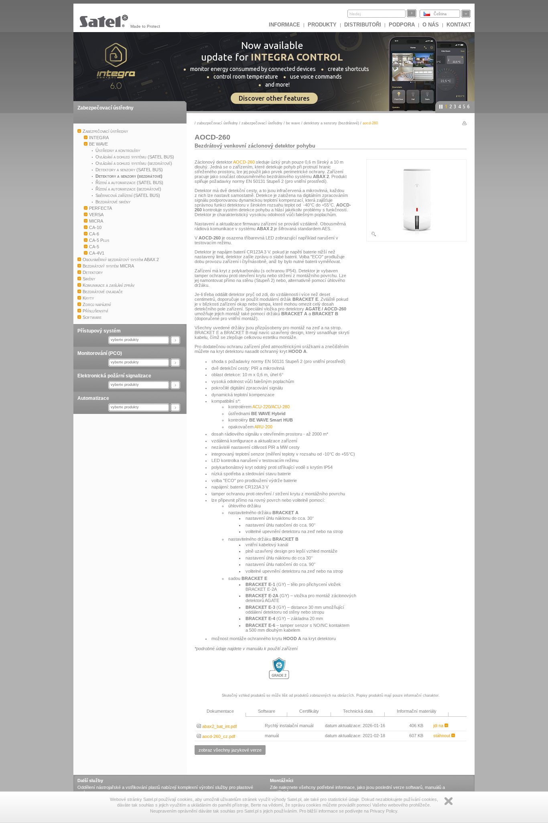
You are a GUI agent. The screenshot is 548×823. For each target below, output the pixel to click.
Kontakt (459, 25)
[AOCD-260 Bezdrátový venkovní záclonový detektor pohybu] (416, 235)
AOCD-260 (244, 162)
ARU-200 (263, 426)
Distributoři (362, 25)
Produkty (322, 25)
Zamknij (448, 801)
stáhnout (442, 735)
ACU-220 (261, 406)
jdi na (438, 725)
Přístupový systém (99, 331)
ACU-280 (281, 406)
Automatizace (93, 398)
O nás (430, 25)
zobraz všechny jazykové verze (230, 750)
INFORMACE (284, 25)
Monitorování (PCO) (99, 353)
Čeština (440, 14)
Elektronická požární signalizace (114, 376)
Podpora (402, 25)
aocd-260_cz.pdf (218, 736)
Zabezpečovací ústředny (105, 108)
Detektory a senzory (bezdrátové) (331, 123)
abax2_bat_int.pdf (219, 726)
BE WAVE (293, 123)
